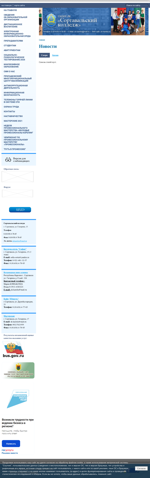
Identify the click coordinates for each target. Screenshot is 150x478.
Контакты (9, 111)
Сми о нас (9, 71)
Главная (42, 40)
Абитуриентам (12, 50)
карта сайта (19, 5)
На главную (10, 10)
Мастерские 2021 (13, 121)
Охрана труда (11, 107)
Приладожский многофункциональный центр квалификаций (18, 78)
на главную (6, 5)
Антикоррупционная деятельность (16, 86)
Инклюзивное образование (12, 65)
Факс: (6, 327)
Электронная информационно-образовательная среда (17, 33)
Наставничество (13, 116)
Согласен (141, 468)
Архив (55, 55)
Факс (6, 263)
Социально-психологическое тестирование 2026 (14, 57)
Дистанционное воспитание (13, 25)
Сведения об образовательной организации (15, 17)
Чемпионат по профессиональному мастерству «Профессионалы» (16, 141)
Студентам (10, 45)
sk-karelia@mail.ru (19, 241)
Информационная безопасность (14, 93)
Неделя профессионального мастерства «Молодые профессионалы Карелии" (18, 129)
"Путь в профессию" (15, 149)
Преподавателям (13, 41)
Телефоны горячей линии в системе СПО (18, 100)
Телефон (7, 260)
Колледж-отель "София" (15, 249)
